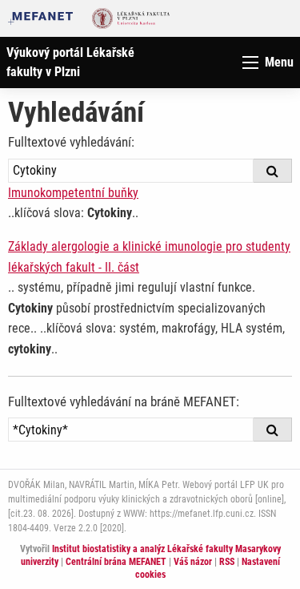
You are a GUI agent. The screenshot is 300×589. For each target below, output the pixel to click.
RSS (226, 561)
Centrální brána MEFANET (116, 561)
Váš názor (193, 561)
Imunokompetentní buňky (73, 192)
